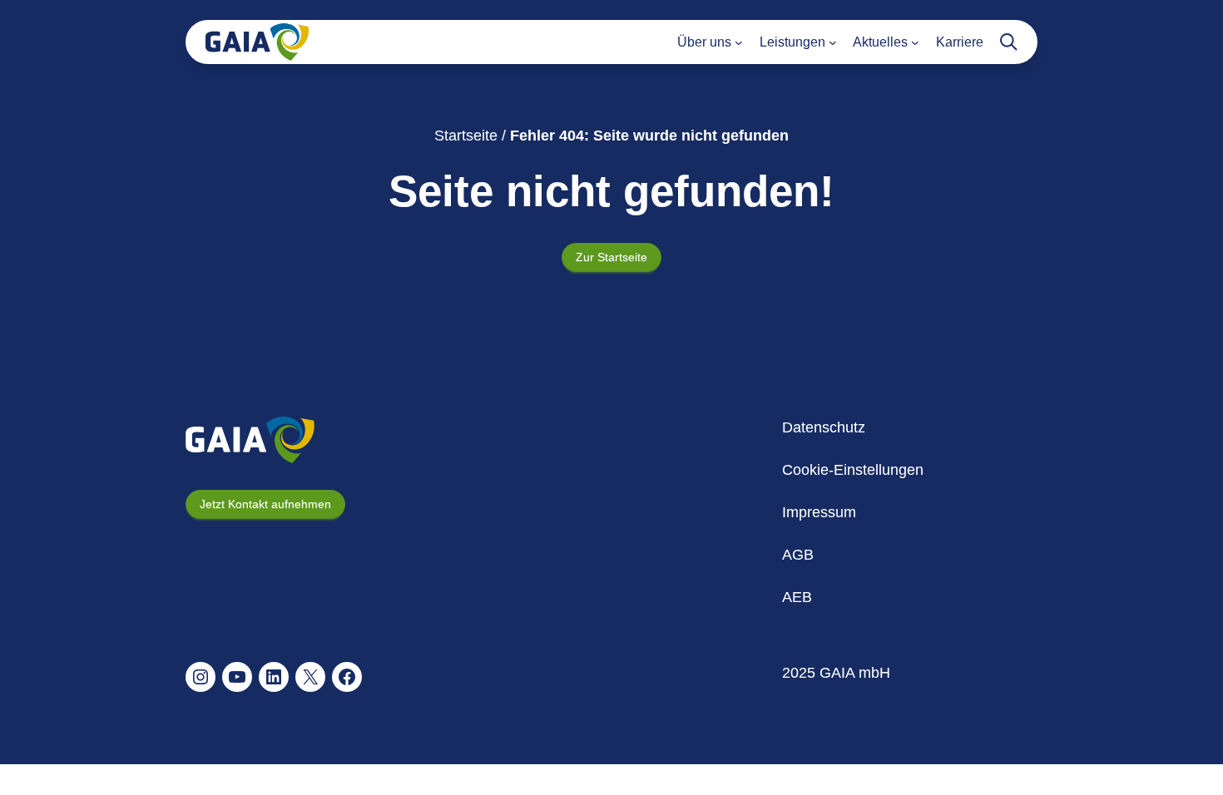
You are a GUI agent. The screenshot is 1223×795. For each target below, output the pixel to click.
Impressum (819, 512)
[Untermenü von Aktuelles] (915, 42)
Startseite (466, 135)
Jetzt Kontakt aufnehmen (265, 504)
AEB (797, 597)
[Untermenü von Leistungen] (833, 42)
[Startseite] (257, 42)
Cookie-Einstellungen (852, 470)
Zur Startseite (611, 257)
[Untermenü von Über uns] (739, 42)
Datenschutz (823, 427)
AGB (798, 554)
